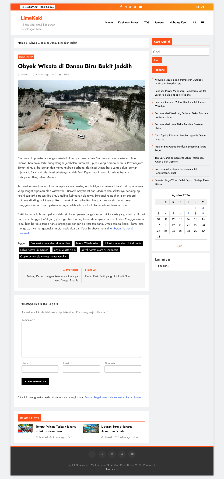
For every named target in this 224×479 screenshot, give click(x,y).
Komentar (28, 320)
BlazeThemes (111, 469)
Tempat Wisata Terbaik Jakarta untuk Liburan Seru (56, 428)
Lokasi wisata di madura (34, 250)
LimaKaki (32, 17)
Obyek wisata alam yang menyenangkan (43, 256)
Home (109, 22)
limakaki (43, 437)
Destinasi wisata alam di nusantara (50, 243)
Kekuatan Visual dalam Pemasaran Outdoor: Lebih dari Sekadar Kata (179, 81)
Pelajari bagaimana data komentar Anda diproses (113, 397)
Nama (26, 363)
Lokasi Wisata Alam (87, 243)
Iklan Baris (163, 266)
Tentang (159, 22)
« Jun (179, 246)
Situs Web (110, 363)
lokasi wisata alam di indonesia (123, 243)
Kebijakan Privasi (128, 22)
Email (67, 363)
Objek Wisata (26, 56)
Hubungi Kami (178, 22)
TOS (146, 22)
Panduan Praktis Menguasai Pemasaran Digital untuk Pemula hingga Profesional (180, 93)
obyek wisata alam (65, 250)
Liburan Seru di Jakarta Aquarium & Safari (116, 428)
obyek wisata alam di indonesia (99, 250)
